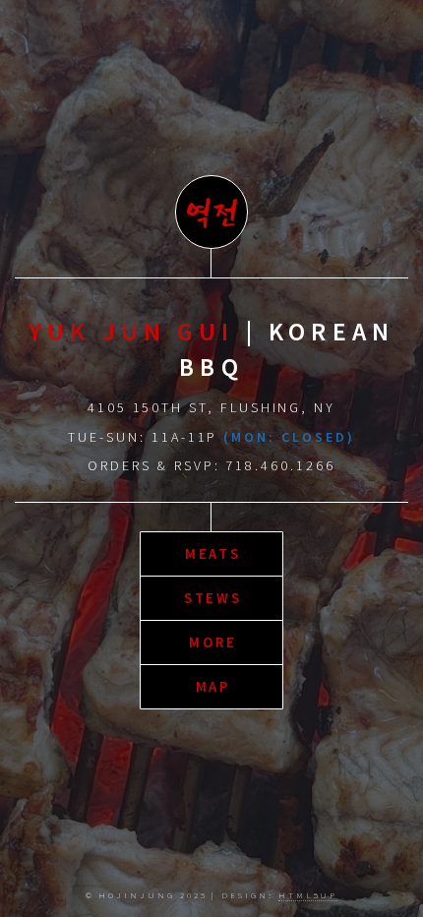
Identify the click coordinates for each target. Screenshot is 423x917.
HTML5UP (308, 894)
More (213, 642)
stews (213, 598)
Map (213, 687)
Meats (213, 554)
